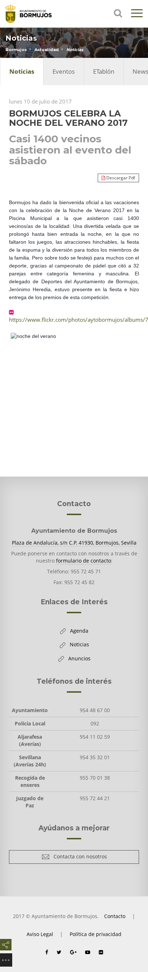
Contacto (114, 916)
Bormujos (16, 49)
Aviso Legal (40, 934)
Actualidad (46, 49)
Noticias (74, 49)
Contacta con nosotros (78, 858)
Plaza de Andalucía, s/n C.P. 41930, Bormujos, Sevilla (74, 542)
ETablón (103, 71)
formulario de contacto (83, 560)
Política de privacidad (95, 934)
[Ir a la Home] (34, 13)
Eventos (63, 71)
